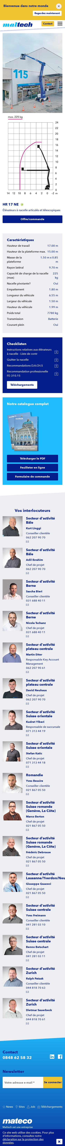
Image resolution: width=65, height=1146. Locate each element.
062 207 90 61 (35, 668)
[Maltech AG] (17, 24)
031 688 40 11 (35, 600)
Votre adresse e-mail (19, 1082)
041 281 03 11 (35, 956)
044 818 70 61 (35, 1019)
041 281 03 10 (35, 924)
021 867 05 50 (35, 790)
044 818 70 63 (35, 987)
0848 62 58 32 (17, 1057)
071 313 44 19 (35, 731)
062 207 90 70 (35, 537)
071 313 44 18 (35, 762)
